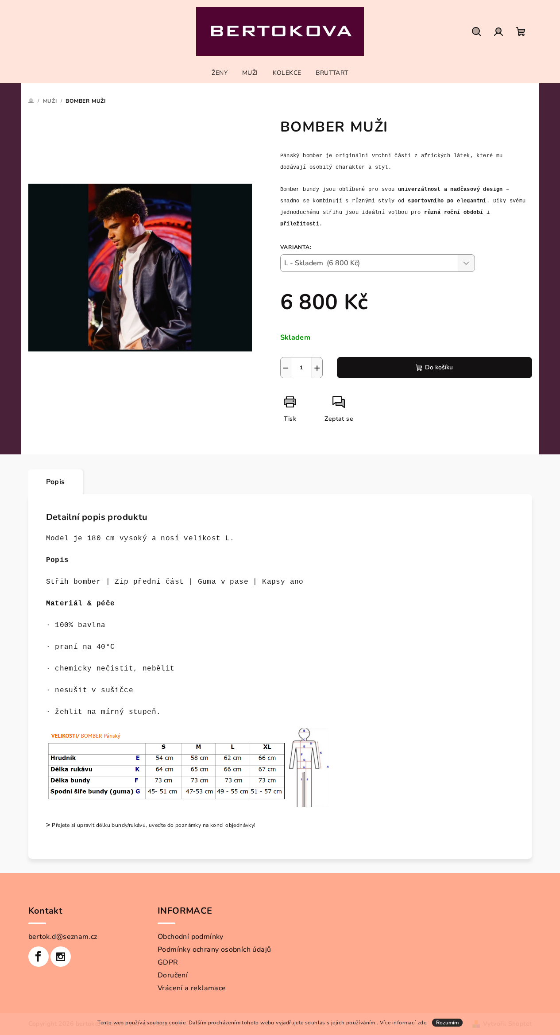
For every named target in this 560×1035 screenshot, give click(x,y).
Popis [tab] (55, 482)
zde (421, 1022)
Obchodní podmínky (191, 937)
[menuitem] (220, 73)
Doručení (173, 975)
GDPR (168, 962)
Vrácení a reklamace (192, 988)
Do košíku (439, 367)
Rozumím (447, 1022)
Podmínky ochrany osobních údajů (214, 949)
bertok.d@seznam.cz (62, 937)
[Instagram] (60, 956)
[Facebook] (38, 956)
